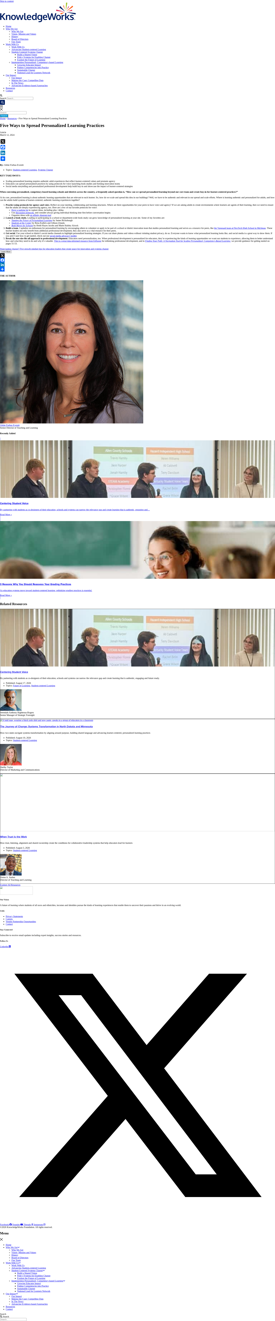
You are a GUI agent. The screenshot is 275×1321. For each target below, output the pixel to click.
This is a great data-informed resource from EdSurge (77, 241)
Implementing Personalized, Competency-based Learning (37, 62)
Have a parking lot (19, 210)
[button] (137, 95)
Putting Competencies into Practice (33, 67)
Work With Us (12, 44)
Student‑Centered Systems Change (27, 52)
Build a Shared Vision (27, 54)
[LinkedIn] (137, 264)
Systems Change (45, 170)
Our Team (16, 42)
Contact (9, 90)
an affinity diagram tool (40, 215)
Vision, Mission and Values (23, 34)
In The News (17, 83)
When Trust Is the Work (13, 837)
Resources (10, 88)
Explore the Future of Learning (31, 60)
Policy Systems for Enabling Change (33, 57)
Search (3, 98)
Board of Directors (19, 39)
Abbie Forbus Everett (9, 425)
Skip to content (7, 1)
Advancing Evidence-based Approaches (29, 85)
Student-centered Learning (25, 170)
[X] (137, 255)
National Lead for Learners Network (33, 72)
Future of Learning (21, 685)
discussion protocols (25, 212)
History (14, 36)
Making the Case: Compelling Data (27, 80)
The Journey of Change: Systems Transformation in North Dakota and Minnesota (46, 726)
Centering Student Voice (14, 672)
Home (8, 26)
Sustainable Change (26, 70)
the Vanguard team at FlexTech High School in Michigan (240, 228)
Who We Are (12, 29)
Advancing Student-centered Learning (28, 49)
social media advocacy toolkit (63, 236)
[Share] (137, 269)
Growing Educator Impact (29, 65)
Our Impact (11, 75)
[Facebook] (137, 260)
